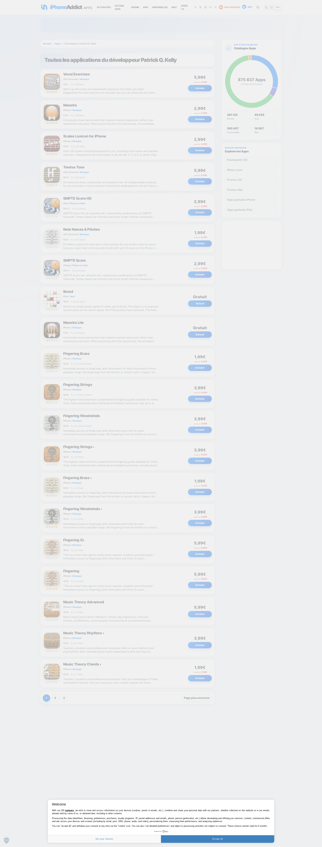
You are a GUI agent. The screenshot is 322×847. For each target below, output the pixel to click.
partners (69, 810)
